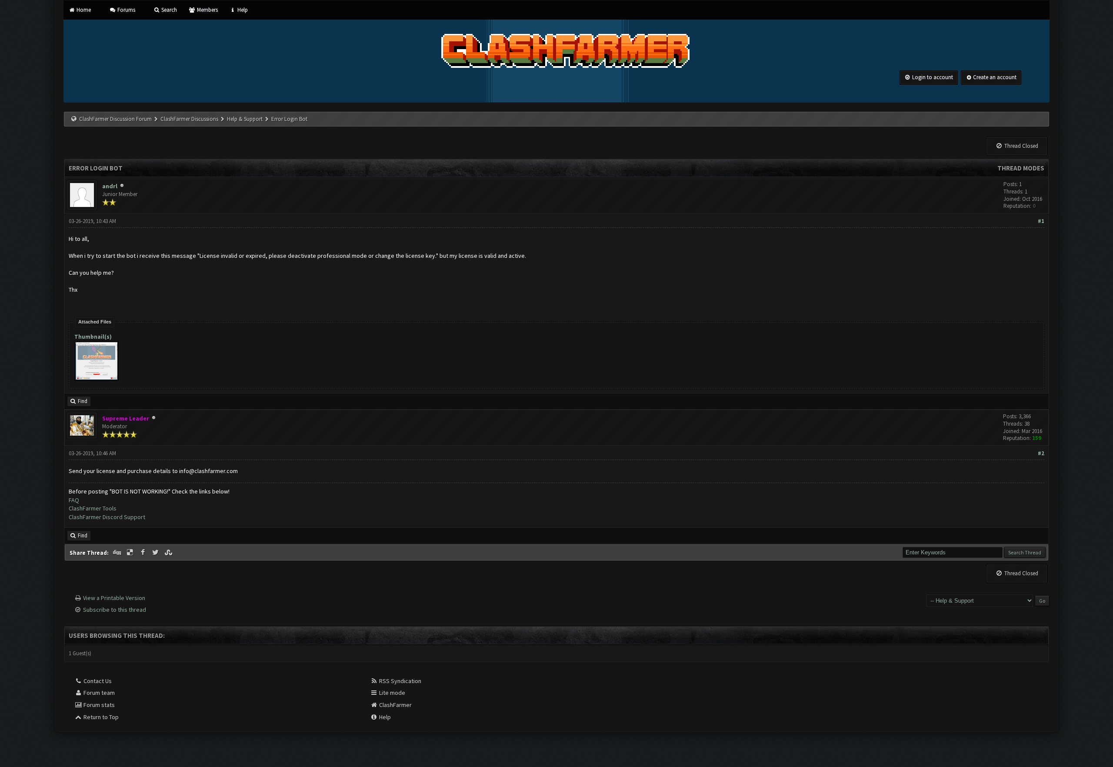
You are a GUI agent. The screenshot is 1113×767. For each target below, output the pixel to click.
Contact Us (97, 681)
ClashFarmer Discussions (190, 119)
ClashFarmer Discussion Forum (115, 119)
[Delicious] (131, 553)
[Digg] (118, 553)
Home (83, 9)
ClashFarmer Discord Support (107, 517)
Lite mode (391, 693)
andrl (109, 186)
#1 (1041, 221)
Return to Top (100, 717)
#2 (1041, 453)
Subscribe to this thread (114, 610)
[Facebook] (143, 553)
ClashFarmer (395, 705)
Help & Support (245, 119)
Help (242, 9)
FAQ (74, 500)
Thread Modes (1020, 168)
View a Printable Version (114, 598)
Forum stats (98, 705)
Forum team (98, 693)
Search (168, 9)
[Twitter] (156, 553)
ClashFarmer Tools (93, 508)
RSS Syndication (399, 681)
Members (206, 9)
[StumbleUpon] (169, 553)
